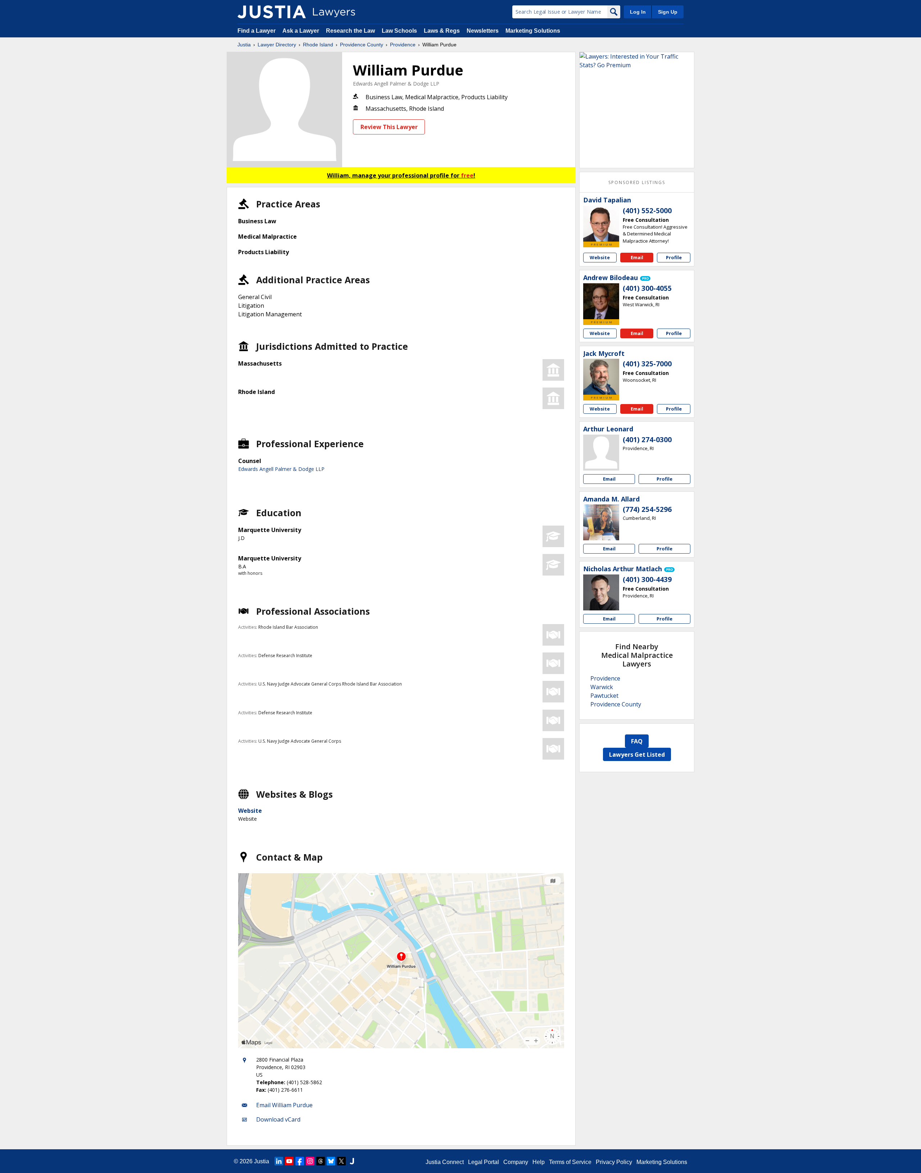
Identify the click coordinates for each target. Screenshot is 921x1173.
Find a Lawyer (256, 31)
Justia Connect (445, 1162)
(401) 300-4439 (647, 579)
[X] (341, 1161)
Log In (638, 12)
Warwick (601, 687)
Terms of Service (570, 1162)
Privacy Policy (614, 1162)
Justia (244, 44)
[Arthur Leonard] (601, 453)
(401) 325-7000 (647, 363)
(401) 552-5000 (647, 210)
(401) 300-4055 (647, 288)
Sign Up (667, 12)
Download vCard (278, 1119)
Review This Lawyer (389, 127)
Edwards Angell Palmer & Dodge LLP (396, 83)
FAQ (637, 741)
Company (515, 1162)
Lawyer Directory (277, 44)
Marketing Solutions (532, 31)
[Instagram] (310, 1161)
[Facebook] (299, 1161)
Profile (674, 257)
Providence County (361, 44)
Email (637, 257)
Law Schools (399, 31)
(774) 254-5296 (647, 509)
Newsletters (483, 31)
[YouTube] (289, 1161)
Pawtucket (604, 696)
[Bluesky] (331, 1161)
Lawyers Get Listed (637, 755)
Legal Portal (483, 1162)
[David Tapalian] (601, 224)
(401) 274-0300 (647, 439)
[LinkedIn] (279, 1161)
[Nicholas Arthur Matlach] (601, 592)
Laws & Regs (442, 31)
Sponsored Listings (636, 182)
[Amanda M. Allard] (601, 522)
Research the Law (350, 31)
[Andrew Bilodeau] (601, 301)
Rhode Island (318, 44)
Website (250, 811)
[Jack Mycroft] (601, 377)
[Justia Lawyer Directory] (271, 11)
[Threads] (320, 1161)
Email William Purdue (284, 1105)
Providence (403, 44)
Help (538, 1162)
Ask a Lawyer (301, 31)
